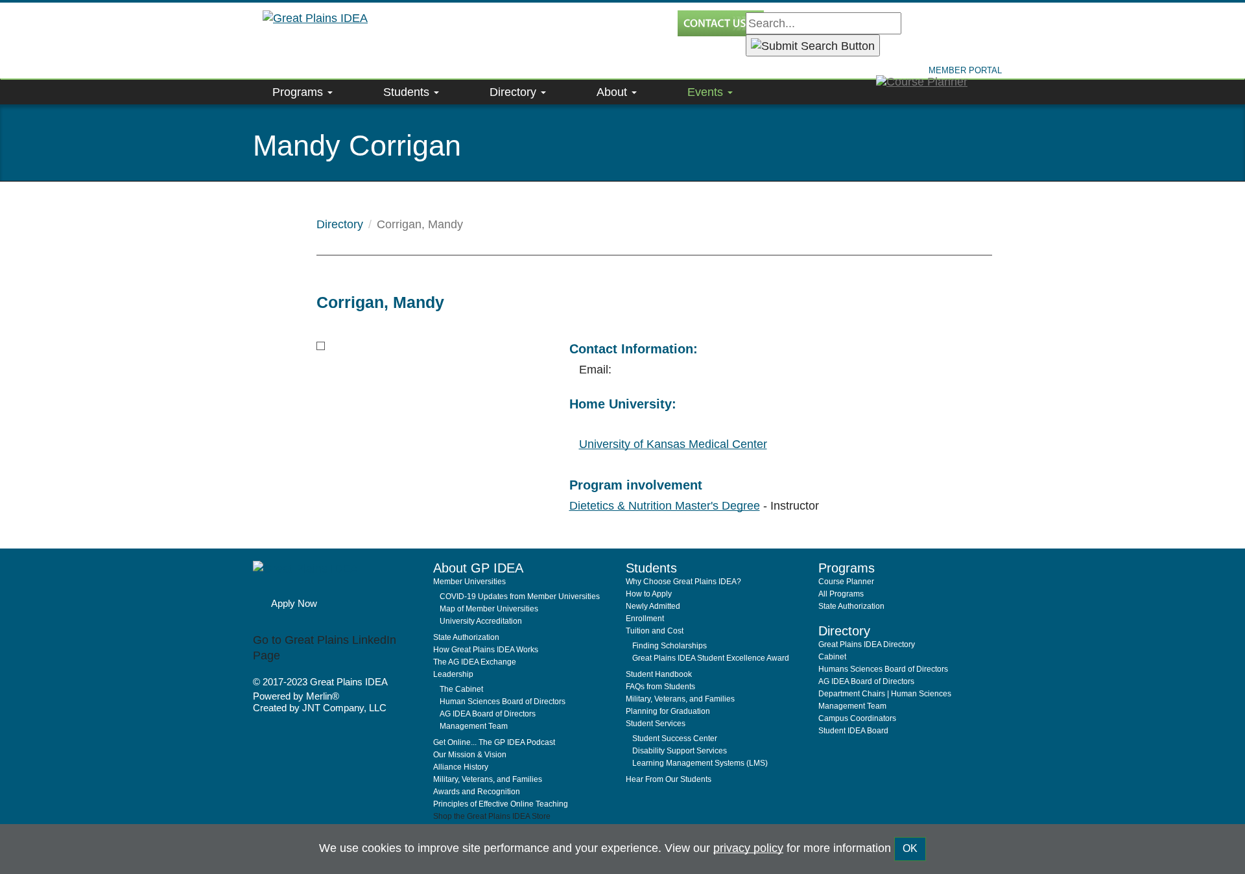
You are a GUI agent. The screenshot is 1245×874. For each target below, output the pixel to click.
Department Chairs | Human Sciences (884, 693)
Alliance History (460, 767)
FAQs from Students (660, 686)
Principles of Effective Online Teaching (500, 804)
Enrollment (645, 618)
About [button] (613, 92)
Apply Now (294, 603)
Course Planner (846, 581)
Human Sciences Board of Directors (502, 701)
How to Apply (649, 593)
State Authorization (466, 637)
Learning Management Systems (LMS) (700, 763)
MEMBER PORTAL (965, 70)
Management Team (474, 726)
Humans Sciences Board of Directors (883, 669)
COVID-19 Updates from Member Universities (520, 596)
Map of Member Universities (489, 608)
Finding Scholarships (669, 645)
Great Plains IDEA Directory (866, 644)
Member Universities (469, 581)
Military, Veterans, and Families (487, 779)
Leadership (453, 674)
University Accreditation (481, 621)
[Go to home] (338, 575)
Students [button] (408, 92)
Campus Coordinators (857, 718)
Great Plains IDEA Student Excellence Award (710, 658)
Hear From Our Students (668, 779)
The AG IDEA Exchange (474, 662)
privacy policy (748, 848)
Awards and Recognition (476, 791)
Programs (299, 92)
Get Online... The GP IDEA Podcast (494, 742)
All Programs (841, 593)
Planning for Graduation (668, 711)
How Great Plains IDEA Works (485, 649)
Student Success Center (674, 738)
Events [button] (706, 92)
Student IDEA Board (853, 730)
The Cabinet (461, 689)
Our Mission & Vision (469, 754)
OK (910, 848)
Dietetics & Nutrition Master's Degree (664, 505)
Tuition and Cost (654, 630)
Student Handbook (659, 674)
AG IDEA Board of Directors (488, 713)
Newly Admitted (653, 606)
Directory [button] (515, 92)
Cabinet (832, 656)
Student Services (655, 723)
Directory (339, 224)
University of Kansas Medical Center (673, 444)
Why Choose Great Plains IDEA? (683, 581)
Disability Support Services (679, 750)
